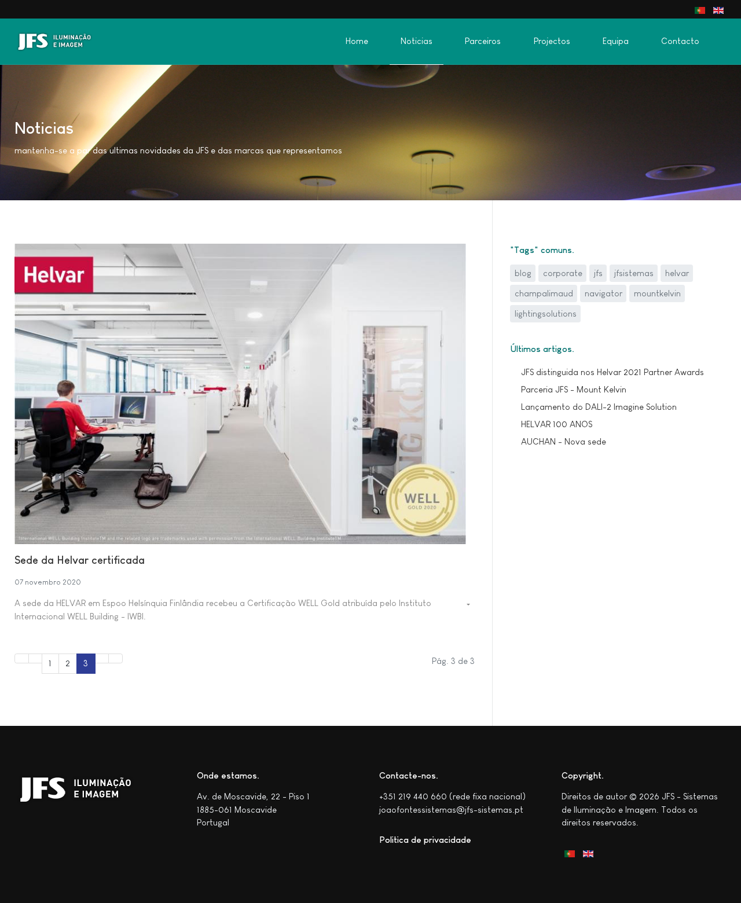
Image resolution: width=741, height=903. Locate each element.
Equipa (616, 41)
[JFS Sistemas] (59, 41)
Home (357, 41)
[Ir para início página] (21, 658)
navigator (603, 293)
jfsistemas (634, 273)
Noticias (416, 41)
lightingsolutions (546, 313)
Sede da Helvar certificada (79, 560)
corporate (562, 273)
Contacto (680, 41)
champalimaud (544, 293)
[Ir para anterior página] (35, 658)
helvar (677, 273)
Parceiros (483, 41)
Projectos (552, 41)
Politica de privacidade (425, 840)
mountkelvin (657, 293)
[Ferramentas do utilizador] (467, 605)
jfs (598, 273)
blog (523, 273)
